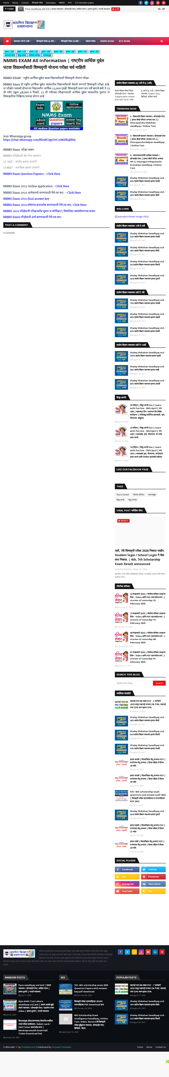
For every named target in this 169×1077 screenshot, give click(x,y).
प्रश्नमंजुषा (47, 55)
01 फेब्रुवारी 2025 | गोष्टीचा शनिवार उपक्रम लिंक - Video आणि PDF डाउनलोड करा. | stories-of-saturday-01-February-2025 (147, 657)
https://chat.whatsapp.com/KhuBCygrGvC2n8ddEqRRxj (39, 140)
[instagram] (152, 3)
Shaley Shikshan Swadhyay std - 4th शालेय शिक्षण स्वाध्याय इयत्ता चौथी (147, 193)
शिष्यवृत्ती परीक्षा (37, 2)
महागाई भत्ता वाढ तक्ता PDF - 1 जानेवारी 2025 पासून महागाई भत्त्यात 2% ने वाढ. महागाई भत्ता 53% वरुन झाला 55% (148, 704)
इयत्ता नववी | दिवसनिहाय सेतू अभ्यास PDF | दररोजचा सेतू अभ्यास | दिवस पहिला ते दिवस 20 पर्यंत (147, 844)
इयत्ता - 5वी (58, 51)
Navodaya (51, 2)
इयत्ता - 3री (33, 51)
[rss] (127, 876)
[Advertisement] (140, 919)
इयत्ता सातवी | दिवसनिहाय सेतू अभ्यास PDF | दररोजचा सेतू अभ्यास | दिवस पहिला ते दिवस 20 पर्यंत (148, 762)
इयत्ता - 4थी (46, 51)
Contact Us (160, 1047)
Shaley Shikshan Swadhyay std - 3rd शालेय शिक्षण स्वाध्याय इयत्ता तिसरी (147, 263)
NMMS (62, 2)
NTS (70, 2)
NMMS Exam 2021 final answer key (26, 199)
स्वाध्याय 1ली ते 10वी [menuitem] (21, 41)
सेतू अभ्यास (132, 499)
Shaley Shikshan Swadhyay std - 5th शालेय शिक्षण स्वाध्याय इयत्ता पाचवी (147, 179)
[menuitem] (7, 41)
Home (6, 2)
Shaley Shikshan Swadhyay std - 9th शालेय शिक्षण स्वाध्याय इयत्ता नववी (147, 368)
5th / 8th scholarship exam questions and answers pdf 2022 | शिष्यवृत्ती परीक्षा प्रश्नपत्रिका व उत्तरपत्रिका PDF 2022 (148, 796)
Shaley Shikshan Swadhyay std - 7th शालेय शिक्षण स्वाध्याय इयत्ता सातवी (147, 301)
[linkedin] (155, 952)
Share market (123, 494)
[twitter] (146, 3)
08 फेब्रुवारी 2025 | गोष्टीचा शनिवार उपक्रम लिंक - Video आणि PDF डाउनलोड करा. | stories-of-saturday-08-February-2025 (147, 637)
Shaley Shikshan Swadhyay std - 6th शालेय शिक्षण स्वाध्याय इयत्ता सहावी (147, 315)
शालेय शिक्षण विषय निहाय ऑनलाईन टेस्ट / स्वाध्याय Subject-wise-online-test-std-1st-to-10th (125, 95)
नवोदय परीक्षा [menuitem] (90, 41)
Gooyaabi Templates (61, 1047)
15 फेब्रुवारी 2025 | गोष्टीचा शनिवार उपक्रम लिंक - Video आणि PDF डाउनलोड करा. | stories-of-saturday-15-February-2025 (147, 618)
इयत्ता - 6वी (70, 51)
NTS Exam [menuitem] (124, 41)
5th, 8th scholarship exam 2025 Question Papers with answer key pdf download (91, 988)
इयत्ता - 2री (21, 51)
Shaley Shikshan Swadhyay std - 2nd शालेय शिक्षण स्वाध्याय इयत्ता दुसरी (147, 277)
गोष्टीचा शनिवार (34, 55)
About (15, 2)
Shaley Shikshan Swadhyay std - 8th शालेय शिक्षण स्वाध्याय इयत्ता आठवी (147, 382)
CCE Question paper (84, 2)
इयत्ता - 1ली (9, 51)
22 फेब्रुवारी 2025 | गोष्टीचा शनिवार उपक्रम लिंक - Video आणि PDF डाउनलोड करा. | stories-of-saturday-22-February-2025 (147, 598)
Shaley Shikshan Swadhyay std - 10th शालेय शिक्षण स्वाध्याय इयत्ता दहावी (147, 354)
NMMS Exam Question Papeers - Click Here (31, 174)
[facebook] (140, 3)
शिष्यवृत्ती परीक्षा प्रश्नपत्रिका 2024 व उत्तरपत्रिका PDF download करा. (89, 1003)
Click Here (62, 186)
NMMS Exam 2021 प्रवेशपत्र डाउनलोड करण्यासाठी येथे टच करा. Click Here (44, 205)
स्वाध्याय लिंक (10, 55)
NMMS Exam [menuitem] (107, 41)
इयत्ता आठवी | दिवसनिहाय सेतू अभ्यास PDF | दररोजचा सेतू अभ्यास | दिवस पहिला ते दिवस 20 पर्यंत (148, 778)
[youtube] (127, 891)
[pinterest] (158, 3)
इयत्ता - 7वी (82, 51)
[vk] (153, 884)
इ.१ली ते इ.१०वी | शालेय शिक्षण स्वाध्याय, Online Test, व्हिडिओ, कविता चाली (153, 93)
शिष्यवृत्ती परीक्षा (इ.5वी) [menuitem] (45, 41)
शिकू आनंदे (22, 55)
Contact (25, 2)
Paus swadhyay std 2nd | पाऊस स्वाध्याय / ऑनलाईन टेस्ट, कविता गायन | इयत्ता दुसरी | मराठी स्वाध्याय (67, 8)
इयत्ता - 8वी (94, 51)
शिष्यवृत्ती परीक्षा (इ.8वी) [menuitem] (70, 41)
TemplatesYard (28, 1047)
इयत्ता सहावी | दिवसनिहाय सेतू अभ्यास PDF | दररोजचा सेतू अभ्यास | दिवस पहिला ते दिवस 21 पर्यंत (147, 828)
